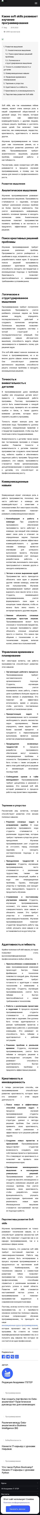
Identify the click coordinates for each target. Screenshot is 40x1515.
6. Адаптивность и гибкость (15, 87)
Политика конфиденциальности (16, 1502)
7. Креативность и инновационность (19, 91)
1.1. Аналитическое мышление (18, 50)
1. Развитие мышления (13, 47)
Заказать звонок (17, 1509)
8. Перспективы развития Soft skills (18, 94)
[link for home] (6, 4)
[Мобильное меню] (36, 3)
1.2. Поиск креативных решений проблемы (18, 55)
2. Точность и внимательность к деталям (17, 68)
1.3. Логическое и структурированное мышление (18, 61)
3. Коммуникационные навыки (16, 73)
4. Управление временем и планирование (15, 78)
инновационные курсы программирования (20, 1325)
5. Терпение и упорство (14, 83)
